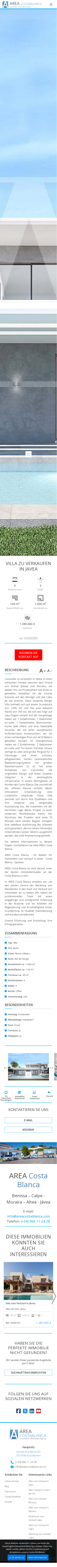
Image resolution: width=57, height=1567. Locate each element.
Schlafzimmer (15, 589)
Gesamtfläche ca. (15, 608)
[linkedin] (32, 1410)
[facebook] (18, 1410)
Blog (7, 1486)
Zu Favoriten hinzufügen (6, 1098)
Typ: (10, 942)
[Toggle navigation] (51, 4)
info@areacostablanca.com (28, 1216)
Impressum (10, 1491)
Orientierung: (15, 996)
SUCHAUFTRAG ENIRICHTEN (28, 1372)
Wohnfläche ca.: (16, 969)
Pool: (10, 1025)
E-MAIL (28, 1120)
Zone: (11, 953)
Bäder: (11, 985)
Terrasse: (13, 1030)
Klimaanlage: (15, 1019)
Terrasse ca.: (15, 974)
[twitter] (25, 1410)
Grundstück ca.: (16, 964)
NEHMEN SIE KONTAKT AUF (28, 655)
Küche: (11, 991)
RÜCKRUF (28, 1129)
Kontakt (8, 1501)
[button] (3, 1296)
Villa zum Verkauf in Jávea (20, 1303)
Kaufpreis (27, 628)
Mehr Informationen (38, 1557)
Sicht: (11, 958)
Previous (5, 1068)
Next (51, 1068)
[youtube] (38, 1410)
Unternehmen (12, 1481)
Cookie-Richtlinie (12, 1496)
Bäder (40, 589)
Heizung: (13, 1014)
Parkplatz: (13, 1035)
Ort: (10, 947)
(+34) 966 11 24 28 (35, 1221)
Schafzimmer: (15, 980)
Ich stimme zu (18, 1557)
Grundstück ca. (41, 608)
